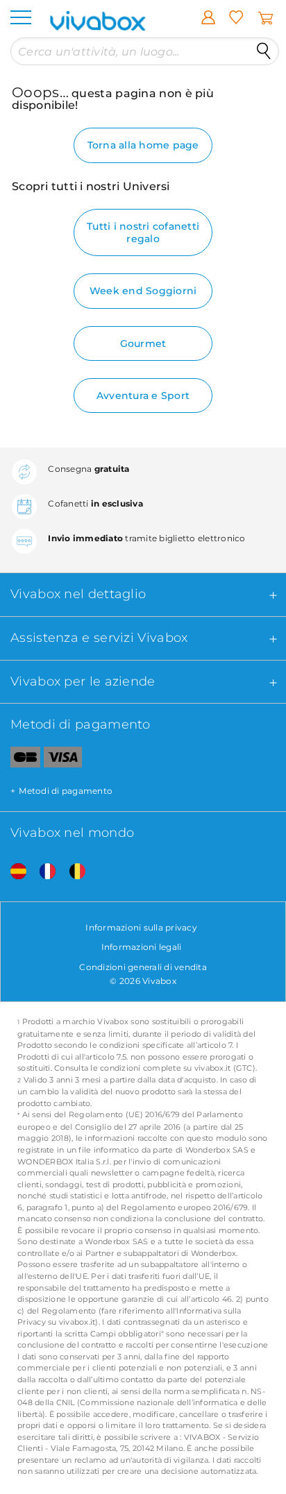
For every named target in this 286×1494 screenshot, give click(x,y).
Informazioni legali (141, 947)
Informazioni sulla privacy (141, 927)
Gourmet (143, 343)
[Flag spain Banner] (13, 872)
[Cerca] (263, 51)
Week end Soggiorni (143, 291)
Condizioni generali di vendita (143, 967)
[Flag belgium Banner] (72, 872)
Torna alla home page (143, 145)
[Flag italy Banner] (42, 872)
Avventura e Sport (143, 395)
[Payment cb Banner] (20, 760)
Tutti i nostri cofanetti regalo (143, 232)
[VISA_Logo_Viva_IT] (63, 760)
